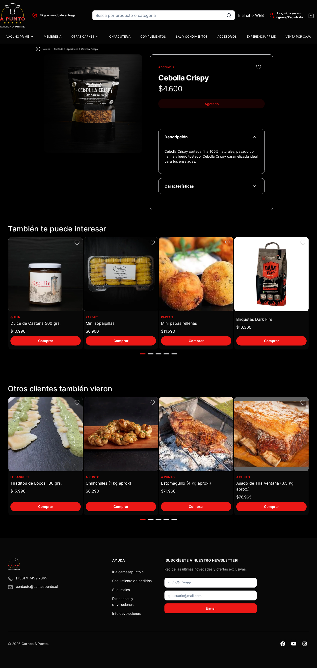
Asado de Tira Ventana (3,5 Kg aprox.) (264, 486)
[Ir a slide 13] (174, 519)
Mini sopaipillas (100, 323)
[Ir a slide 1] (143, 353)
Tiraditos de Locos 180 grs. (36, 483)
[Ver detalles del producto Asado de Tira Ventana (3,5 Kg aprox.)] (271, 434)
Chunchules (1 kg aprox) (108, 483)
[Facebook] (282, 643)
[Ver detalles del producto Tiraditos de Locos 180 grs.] (45, 434)
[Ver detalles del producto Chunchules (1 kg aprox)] (121, 434)
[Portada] (12, 15)
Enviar (211, 608)
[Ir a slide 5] (174, 353)
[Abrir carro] (311, 15)
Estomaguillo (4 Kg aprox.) (186, 483)
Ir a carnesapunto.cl (128, 572)
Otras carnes (82, 36)
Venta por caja (298, 36)
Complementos (153, 36)
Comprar (45, 341)
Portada (58, 49)
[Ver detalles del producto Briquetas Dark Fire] (271, 274)
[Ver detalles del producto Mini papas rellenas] (196, 274)
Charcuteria (120, 36)
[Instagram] (304, 643)
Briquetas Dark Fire (254, 319)
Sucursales (121, 590)
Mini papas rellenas (179, 323)
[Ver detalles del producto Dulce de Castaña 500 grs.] (45, 274)
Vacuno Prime (17, 36)
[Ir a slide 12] (166, 519)
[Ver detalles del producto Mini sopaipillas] (121, 274)
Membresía (52, 36)
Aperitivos (72, 49)
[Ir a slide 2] (151, 353)
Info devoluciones (126, 613)
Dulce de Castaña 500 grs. (35, 323)
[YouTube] (293, 643)
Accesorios (227, 36)
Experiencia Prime (261, 36)
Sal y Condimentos (192, 36)
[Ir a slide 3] (158, 353)
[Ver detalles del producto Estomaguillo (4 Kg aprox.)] (196, 434)
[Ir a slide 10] (151, 519)
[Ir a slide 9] (143, 519)
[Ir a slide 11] (158, 519)
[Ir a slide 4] (166, 353)
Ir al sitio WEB (251, 15)
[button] (258, 67)
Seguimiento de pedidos (132, 581)
